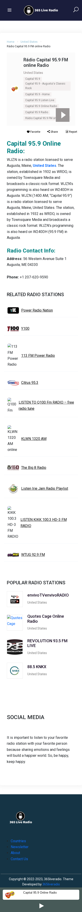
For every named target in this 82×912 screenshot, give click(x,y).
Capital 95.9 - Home (37, 94)
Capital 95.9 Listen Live (39, 100)
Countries (18, 841)
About (15, 853)
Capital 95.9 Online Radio (41, 106)
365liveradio (51, 884)
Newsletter (19, 847)
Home (10, 41)
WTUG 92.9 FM (33, 554)
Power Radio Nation (37, 310)
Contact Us (19, 859)
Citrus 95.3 (29, 382)
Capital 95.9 (32, 78)
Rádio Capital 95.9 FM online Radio (47, 118)
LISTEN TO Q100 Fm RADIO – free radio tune (46, 405)
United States (29, 41)
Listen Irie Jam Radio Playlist (44, 488)
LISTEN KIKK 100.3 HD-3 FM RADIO (43, 522)
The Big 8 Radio (33, 467)
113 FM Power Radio (38, 355)
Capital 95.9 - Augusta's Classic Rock (45, 86)
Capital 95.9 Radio (36, 112)
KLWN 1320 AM (33, 439)
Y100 (25, 328)
